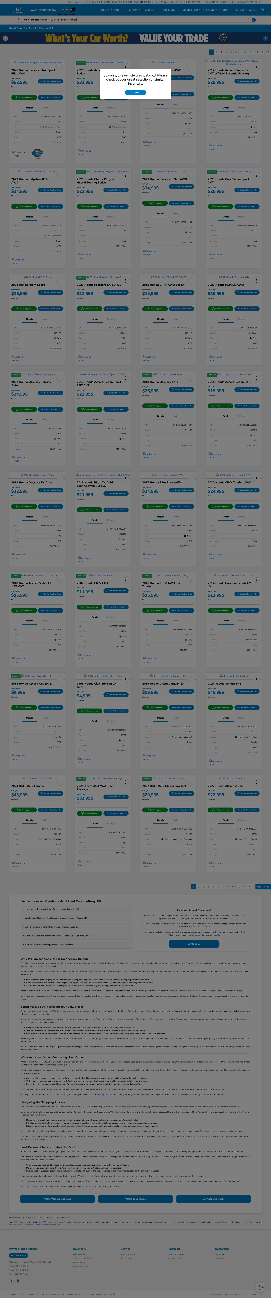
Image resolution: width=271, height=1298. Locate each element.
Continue (135, 92)
